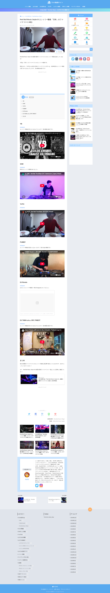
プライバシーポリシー (65, 589)
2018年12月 (74, 552)
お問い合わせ (87, 20)
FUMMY (24, 108)
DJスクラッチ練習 (87, 34)
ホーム (75, 20)
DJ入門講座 (75, 34)
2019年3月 (74, 543)
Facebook (84, 60)
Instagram (22, 127)
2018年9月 (74, 560)
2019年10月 (74, 523)
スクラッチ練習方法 (23, 560)
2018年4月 (74, 569)
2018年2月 (74, 572)
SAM (24, 103)
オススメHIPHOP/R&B (24, 548)
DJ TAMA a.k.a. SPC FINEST (29, 113)
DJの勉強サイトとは (75, 25)
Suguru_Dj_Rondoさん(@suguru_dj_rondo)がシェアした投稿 (33, 313)
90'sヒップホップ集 (24, 571)
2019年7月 (74, 532)
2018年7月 (74, 566)
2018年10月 (74, 557)
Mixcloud (76, 60)
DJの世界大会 (43, 6)
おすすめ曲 (35, 6)
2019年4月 (74, 540)
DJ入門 (49, 6)
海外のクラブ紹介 (23, 576)
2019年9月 (74, 526)
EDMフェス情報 (65, 6)
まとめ (24, 116)
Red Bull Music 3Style (59, 419)
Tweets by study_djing (49, 517)
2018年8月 (74, 563)
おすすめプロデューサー (25, 543)
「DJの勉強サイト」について (46, 589)
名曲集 (83, 6)
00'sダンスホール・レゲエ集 (26, 565)
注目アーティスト (23, 574)
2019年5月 (74, 537)
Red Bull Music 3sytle (59, 421)
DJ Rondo (25, 111)
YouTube (88, 60)
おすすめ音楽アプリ (23, 551)
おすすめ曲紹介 (75, 29)
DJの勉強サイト (57, 2)
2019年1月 (74, 549)
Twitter (37, 487)
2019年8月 (74, 529)
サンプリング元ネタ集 (24, 557)
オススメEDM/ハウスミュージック (27, 545)
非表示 (31, 97)
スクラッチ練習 (56, 6)
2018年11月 (74, 554)
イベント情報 (28, 6)
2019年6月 (74, 534)
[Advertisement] (42, 82)
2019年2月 (74, 546)
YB (23, 101)
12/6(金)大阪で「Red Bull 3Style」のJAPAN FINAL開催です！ (55, 10)
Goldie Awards (23, 523)
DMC (21, 520)
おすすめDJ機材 (75, 39)
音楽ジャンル (22, 579)
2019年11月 (74, 520)
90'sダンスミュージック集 (25, 568)
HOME (56, 586)
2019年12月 (74, 517)
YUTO (24, 106)
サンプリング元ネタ (75, 6)
